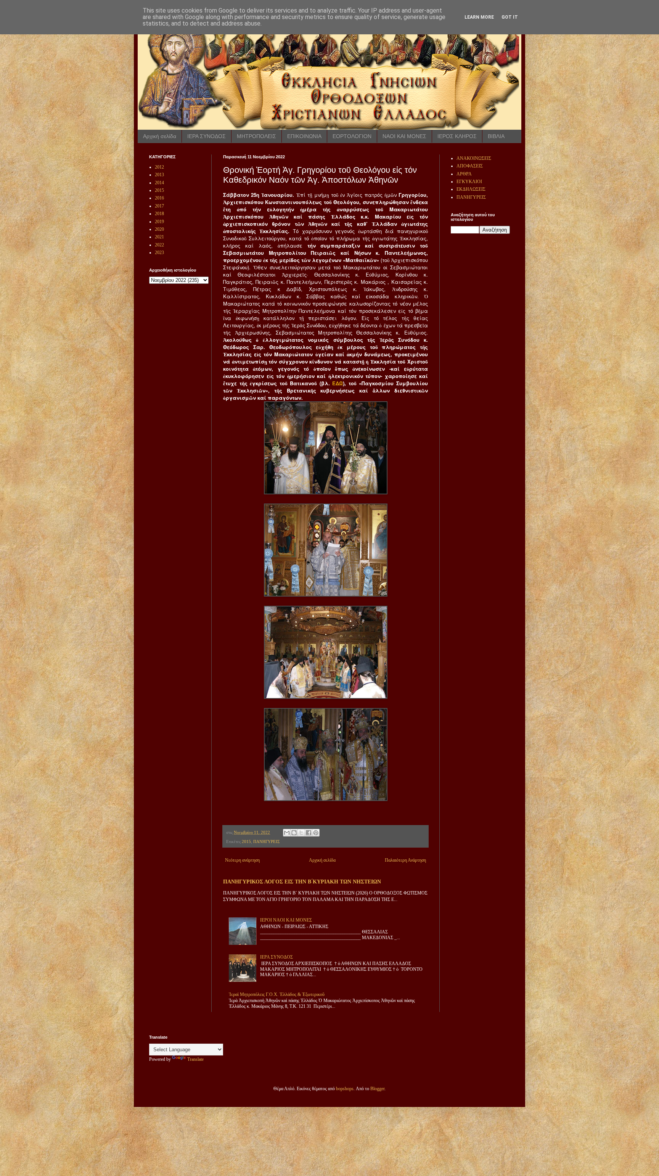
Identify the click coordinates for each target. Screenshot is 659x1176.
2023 (159, 252)
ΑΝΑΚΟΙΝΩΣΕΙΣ (473, 158)
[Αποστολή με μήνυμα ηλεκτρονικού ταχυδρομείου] (287, 833)
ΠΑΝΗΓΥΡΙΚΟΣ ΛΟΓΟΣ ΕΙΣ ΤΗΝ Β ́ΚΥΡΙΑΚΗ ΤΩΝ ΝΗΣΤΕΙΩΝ (302, 881)
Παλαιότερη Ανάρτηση (405, 860)
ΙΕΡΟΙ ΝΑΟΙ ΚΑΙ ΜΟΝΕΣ (286, 920)
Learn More (479, 17)
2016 (159, 198)
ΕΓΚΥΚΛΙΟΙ (469, 181)
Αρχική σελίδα (159, 136)
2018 (159, 213)
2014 (159, 182)
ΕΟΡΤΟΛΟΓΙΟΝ (352, 136)
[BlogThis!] (294, 833)
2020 (159, 229)
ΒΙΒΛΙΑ (496, 136)
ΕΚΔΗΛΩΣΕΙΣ (470, 189)
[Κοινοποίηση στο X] (301, 833)
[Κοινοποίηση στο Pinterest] (316, 833)
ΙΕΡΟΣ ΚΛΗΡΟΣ (457, 136)
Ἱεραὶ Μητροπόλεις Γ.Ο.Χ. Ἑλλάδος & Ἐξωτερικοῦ (277, 994)
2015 (246, 841)
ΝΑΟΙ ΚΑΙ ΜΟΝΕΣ (404, 136)
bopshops (345, 1088)
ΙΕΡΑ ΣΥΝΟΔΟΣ (206, 136)
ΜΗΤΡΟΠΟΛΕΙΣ (256, 136)
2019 (159, 221)
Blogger (377, 1088)
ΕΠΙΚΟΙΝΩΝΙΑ (304, 136)
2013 (159, 174)
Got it (509, 17)
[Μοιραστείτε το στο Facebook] (308, 833)
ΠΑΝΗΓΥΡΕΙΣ (266, 841)
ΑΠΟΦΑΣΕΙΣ (469, 166)
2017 (159, 206)
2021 (159, 237)
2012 (159, 167)
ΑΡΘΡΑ (464, 174)
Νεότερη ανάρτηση (242, 860)
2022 (159, 245)
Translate (195, 1059)
